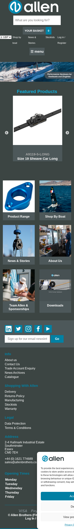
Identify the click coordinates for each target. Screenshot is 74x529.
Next (67, 133)
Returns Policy (14, 396)
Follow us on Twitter (18, 329)
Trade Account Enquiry (20, 368)
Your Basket (37, 30)
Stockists (50, 37)
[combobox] (37, 20)
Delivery (10, 391)
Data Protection (15, 423)
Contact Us (12, 364)
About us (11, 360)
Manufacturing (14, 400)
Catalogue (12, 377)
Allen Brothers (37, 7)
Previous (7, 133)
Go (57, 338)
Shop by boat (17, 40)
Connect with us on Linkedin (8, 329)
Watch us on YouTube (48, 329)
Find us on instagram (28, 329)
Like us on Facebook (38, 329)
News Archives (15, 372)
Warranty (11, 408)
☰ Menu (37, 51)
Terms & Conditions (18, 427)
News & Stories (32, 40)
